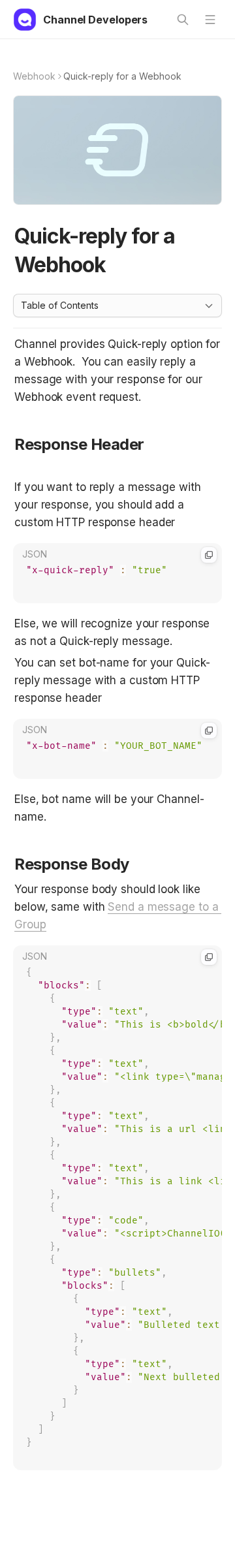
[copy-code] (209, 555)
